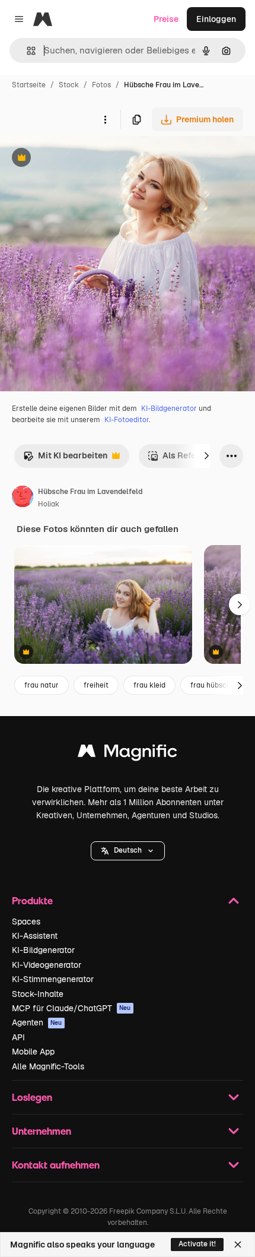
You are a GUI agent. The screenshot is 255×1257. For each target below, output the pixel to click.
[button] (128, 850)
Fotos (101, 85)
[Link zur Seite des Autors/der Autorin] (22, 498)
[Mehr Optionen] (105, 119)
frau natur (41, 685)
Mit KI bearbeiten (65, 458)
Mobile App (33, 1051)
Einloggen (216, 19)
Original (76, 158)
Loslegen (32, 1097)
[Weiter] (206, 456)
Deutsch (128, 850)
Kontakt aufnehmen (56, 1164)
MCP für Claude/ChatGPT (71, 1008)
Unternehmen (41, 1131)
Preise (166, 19)
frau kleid (149, 685)
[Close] (238, 1244)
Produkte (32, 900)
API (18, 1037)
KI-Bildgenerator (169, 408)
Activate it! (197, 1244)
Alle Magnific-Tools (48, 1066)
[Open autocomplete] (26, 50)
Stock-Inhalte (37, 994)
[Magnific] (127, 754)
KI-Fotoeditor (126, 420)
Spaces (26, 921)
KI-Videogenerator (46, 965)
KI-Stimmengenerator (53, 979)
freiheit (96, 685)
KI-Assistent (35, 935)
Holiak (48, 504)
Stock (69, 85)
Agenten (37, 1022)
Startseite (29, 85)
